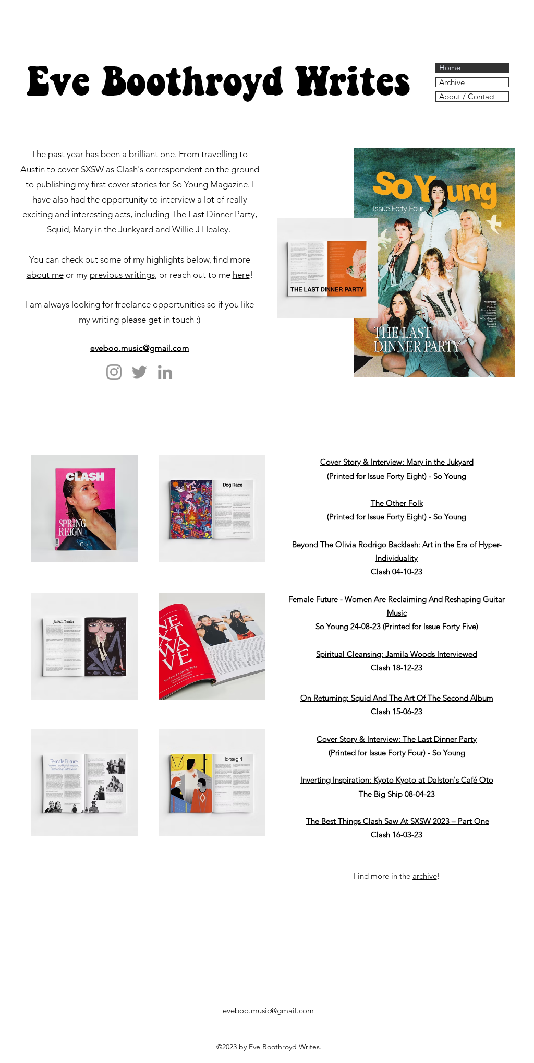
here (241, 274)
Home (449, 68)
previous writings (122, 274)
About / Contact (467, 96)
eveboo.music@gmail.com (139, 348)
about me (45, 274)
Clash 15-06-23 (396, 711)
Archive (452, 82)
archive (424, 876)
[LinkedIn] (165, 372)
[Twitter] (139, 372)
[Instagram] (114, 372)
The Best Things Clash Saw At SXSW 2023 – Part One (397, 821)
